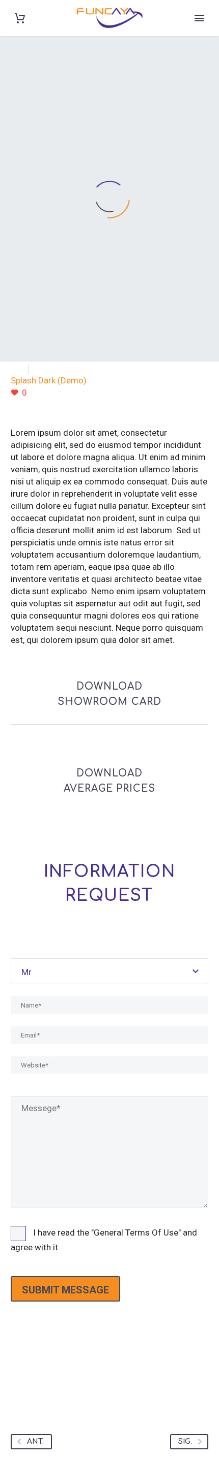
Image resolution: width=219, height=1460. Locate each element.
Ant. (35, 1441)
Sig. (185, 1441)
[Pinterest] (58, 1379)
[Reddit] (116, 1379)
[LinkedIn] (97, 1379)
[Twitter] (39, 1379)
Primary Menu (199, 18)
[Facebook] (19, 1379)
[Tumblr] (77, 1379)
